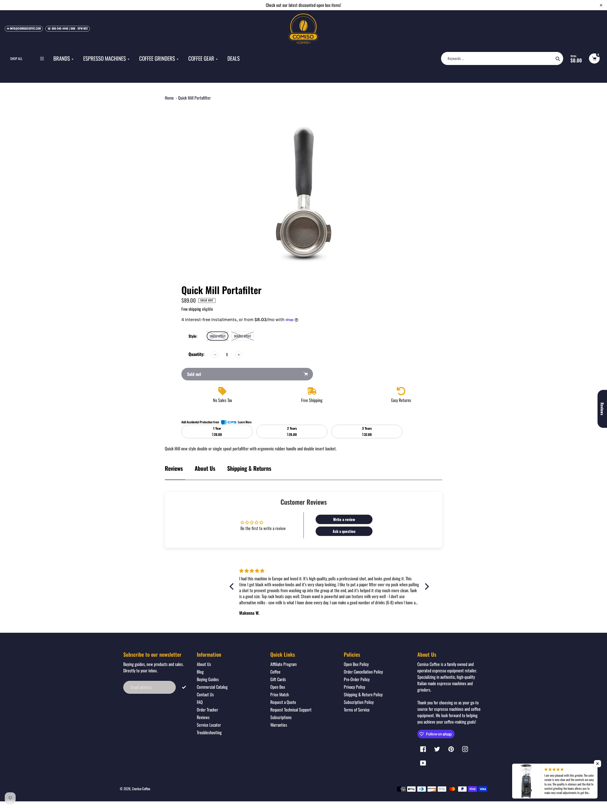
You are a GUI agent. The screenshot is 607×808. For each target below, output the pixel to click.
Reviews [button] (602, 408)
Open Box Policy (356, 664)
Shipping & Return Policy (363, 694)
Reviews (203, 717)
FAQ (200, 702)
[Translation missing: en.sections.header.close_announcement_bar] (601, 5)
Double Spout (242, 336)
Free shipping (191, 309)
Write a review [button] (344, 519)
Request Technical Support (291, 709)
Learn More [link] (245, 422)
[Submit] (184, 687)
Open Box (277, 687)
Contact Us (205, 694)
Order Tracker (207, 709)
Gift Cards (278, 679)
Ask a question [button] (344, 531)
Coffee (275, 672)
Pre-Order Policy (357, 679)
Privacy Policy (354, 687)
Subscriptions (281, 717)
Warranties (278, 725)
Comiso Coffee (141, 788)
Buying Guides (208, 679)
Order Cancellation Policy (363, 672)
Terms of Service (357, 709)
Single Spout (217, 336)
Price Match (279, 694)
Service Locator (209, 725)
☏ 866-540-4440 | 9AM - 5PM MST (67, 28)
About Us (205, 468)
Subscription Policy (359, 702)
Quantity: (196, 354)
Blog (200, 672)
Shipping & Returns (249, 468)
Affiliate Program (283, 664)
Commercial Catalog (212, 687)
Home (169, 98)
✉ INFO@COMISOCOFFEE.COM (24, 28)
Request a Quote (283, 702)
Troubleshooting (209, 732)
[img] (329, 571)
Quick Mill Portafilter (194, 98)
